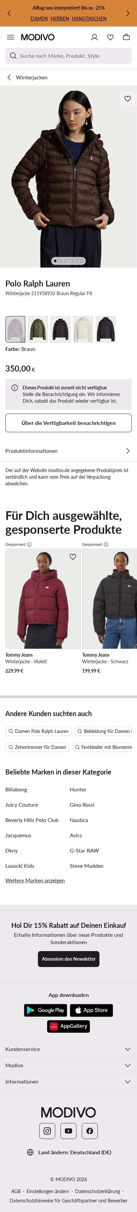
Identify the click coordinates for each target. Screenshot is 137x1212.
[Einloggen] (94, 37)
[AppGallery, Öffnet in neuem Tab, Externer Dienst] (68, 1026)
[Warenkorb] (126, 37)
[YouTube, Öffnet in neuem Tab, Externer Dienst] (68, 1131)
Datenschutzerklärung (97, 1191)
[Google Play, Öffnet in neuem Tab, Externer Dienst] (45, 1010)
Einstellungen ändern (48, 1191)
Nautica (79, 820)
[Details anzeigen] (128, 451)
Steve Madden (86, 865)
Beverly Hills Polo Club (32, 820)
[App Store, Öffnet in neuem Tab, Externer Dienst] (91, 1010)
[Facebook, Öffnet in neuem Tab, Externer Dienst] (90, 1131)
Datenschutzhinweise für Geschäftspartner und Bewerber (68, 1200)
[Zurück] (9, 13)
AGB (16, 1191)
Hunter (78, 789)
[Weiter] (128, 13)
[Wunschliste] (110, 37)
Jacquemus (18, 835)
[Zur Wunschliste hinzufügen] (128, 99)
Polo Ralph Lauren (37, 283)
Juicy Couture (21, 804)
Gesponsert (15, 544)
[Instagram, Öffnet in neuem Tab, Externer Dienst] (47, 1131)
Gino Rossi (82, 804)
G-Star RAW (84, 850)
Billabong (16, 789)
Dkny (11, 850)
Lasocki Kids (19, 865)
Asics (76, 835)
